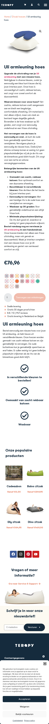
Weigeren (24, 706)
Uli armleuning (11, 230)
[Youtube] (35, 554)
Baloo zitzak (35, 486)
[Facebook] (13, 554)
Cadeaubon (14, 486)
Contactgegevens (14, 658)
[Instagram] (20, 554)
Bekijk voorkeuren (24, 714)
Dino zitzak (35, 522)
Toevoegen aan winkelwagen (30, 297)
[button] (45, 663)
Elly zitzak (14, 522)
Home (7, 17)
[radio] (7, 276)
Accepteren (24, 699)
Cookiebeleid (18, 720)
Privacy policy (29, 720)
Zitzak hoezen (18, 17)
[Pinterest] (28, 554)
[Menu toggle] (45, 5)
